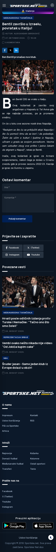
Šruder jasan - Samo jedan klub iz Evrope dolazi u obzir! (25, 366)
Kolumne (34, 458)
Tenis (33, 469)
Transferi (7, 469)
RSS (32, 420)
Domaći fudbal (9, 458)
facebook (14, 247)
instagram (14, 254)
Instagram (7, 506)
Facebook (7, 491)
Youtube (6, 501)
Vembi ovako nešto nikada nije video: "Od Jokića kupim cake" (27, 345)
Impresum (7, 415)
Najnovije (7, 453)
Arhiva (5, 431)
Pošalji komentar (17, 218)
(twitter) (35, 247)
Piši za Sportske (10, 425)
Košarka (34, 453)
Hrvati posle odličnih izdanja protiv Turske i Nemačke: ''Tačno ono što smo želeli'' (26, 322)
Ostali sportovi (37, 463)
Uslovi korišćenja (11, 420)
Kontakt (34, 415)
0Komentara (12, 42)
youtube (35, 254)
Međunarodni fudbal (12, 463)
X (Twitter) (7, 496)
